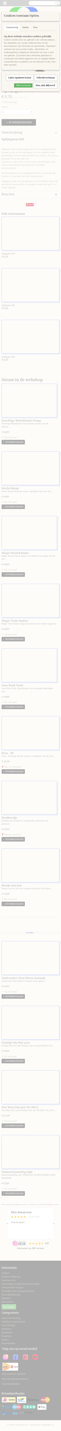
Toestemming (12, 27)
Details (26, 27)
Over (35, 27)
